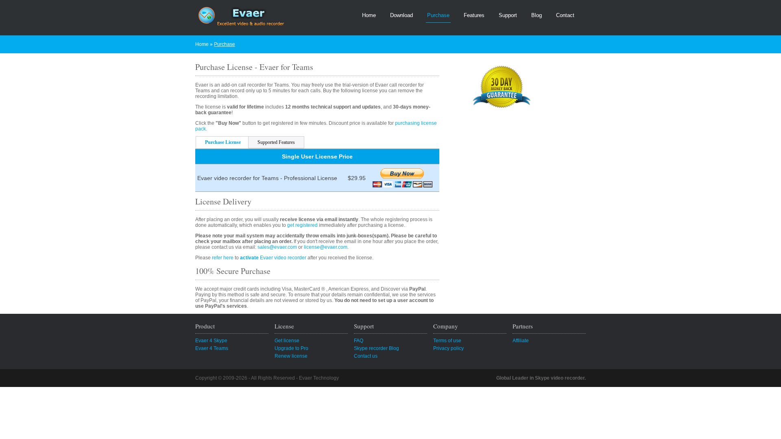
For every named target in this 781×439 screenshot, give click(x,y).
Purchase (438, 15)
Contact (565, 15)
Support (508, 15)
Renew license (291, 356)
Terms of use (447, 340)
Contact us (365, 356)
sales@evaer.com (277, 247)
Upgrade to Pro (291, 348)
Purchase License (223, 142)
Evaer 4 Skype (211, 340)
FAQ (358, 340)
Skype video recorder (560, 378)
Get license (287, 340)
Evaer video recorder (273, 258)
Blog (536, 15)
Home (369, 15)
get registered (302, 225)
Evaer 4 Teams (211, 348)
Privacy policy (448, 348)
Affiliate (521, 340)
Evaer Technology (319, 378)
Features (474, 15)
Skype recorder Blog (376, 348)
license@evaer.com (325, 247)
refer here (222, 258)
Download (401, 15)
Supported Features (276, 142)
